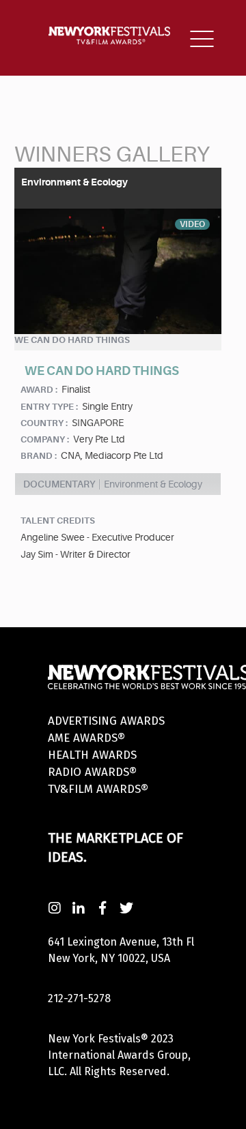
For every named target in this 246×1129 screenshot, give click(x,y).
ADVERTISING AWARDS (106, 721)
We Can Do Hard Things (72, 340)
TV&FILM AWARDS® (98, 789)
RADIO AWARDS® (92, 772)
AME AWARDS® (86, 738)
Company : (44, 439)
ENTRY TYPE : (49, 407)
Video (192, 224)
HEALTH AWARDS (92, 755)
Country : (44, 423)
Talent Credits (57, 520)
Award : (38, 390)
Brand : (38, 456)
